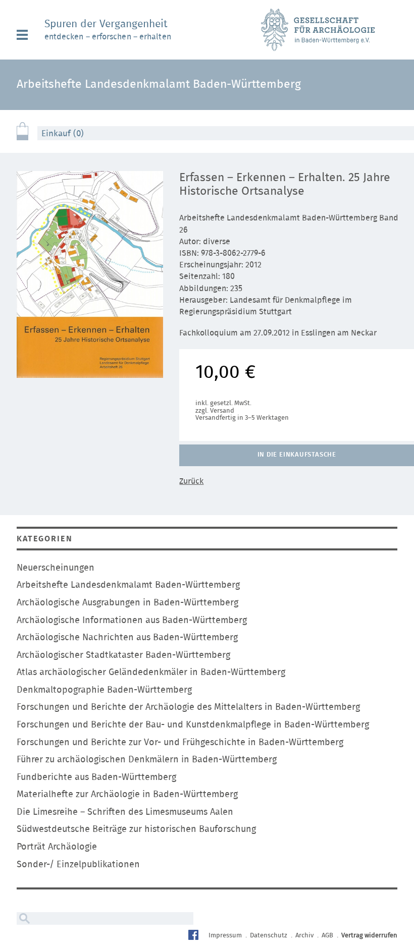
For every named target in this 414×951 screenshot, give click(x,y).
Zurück (191, 481)
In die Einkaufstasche (296, 455)
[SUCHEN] (23, 918)
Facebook (194, 936)
